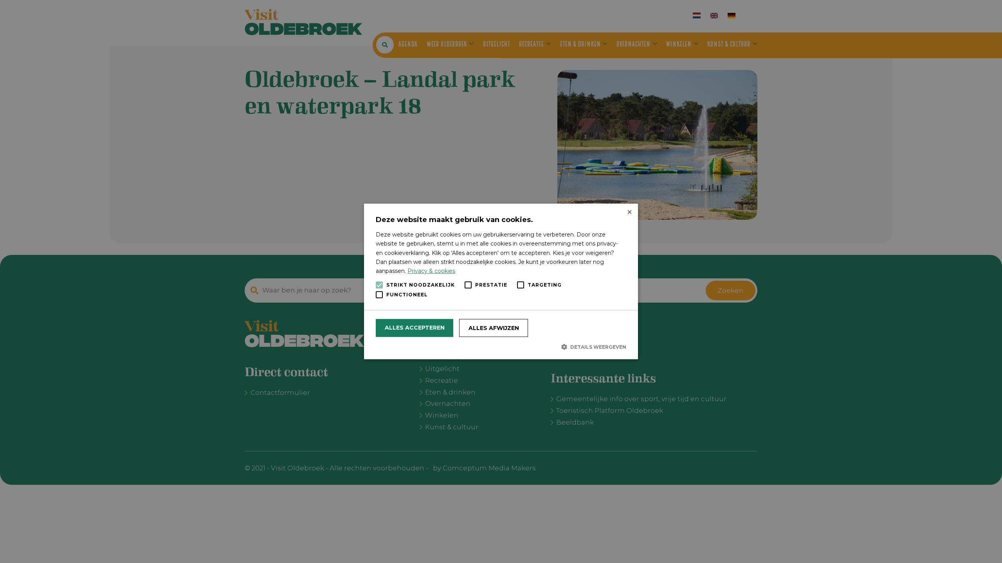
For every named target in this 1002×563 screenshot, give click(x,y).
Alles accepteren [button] (415, 327)
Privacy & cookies (431, 270)
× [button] (629, 212)
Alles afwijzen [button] (494, 328)
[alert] (501, 281)
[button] (501, 347)
